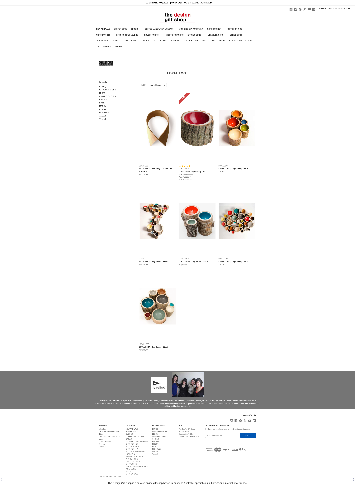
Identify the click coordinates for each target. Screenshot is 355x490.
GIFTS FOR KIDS (234, 29)
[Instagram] (291, 9)
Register (340, 8)
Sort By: (143, 85)
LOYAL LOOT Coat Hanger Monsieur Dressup (155, 170)
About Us (175, 41)
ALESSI (102, 116)
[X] (304, 9)
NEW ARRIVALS (103, 29)
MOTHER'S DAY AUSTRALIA (191, 29)
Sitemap (102, 446)
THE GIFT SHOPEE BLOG (195, 41)
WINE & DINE (131, 41)
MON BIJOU (104, 113)
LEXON (102, 93)
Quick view (157, 126)
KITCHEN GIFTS (194, 35)
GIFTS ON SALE (160, 41)
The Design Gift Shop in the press (236, 41)
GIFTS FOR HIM (103, 35)
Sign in (331, 8)
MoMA (146, 41)
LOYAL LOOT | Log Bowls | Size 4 (193, 261)
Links (212, 41)
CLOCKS (135, 29)
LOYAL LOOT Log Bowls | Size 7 (192, 171)
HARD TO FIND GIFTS (174, 35)
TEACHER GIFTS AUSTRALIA (109, 41)
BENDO (102, 109)
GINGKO (102, 100)
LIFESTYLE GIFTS (216, 35)
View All (102, 119)
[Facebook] (295, 9)
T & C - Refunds (103, 47)
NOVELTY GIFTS (151, 35)
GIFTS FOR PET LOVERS (127, 35)
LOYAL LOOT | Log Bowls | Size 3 (153, 261)
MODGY (102, 106)
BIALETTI (103, 103)
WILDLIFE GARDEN (107, 90)
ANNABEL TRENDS (107, 96)
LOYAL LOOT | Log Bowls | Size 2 (233, 168)
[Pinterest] (300, 9)
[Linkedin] (313, 9)
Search (322, 8)
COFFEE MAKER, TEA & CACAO (159, 29)
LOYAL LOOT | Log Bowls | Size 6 (153, 347)
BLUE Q (102, 87)
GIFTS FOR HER (214, 29)
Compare (157, 130)
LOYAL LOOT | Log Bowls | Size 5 (233, 261)
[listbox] (157, 85)
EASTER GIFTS (120, 29)
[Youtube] (309, 9)
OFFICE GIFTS (236, 35)
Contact (119, 47)
